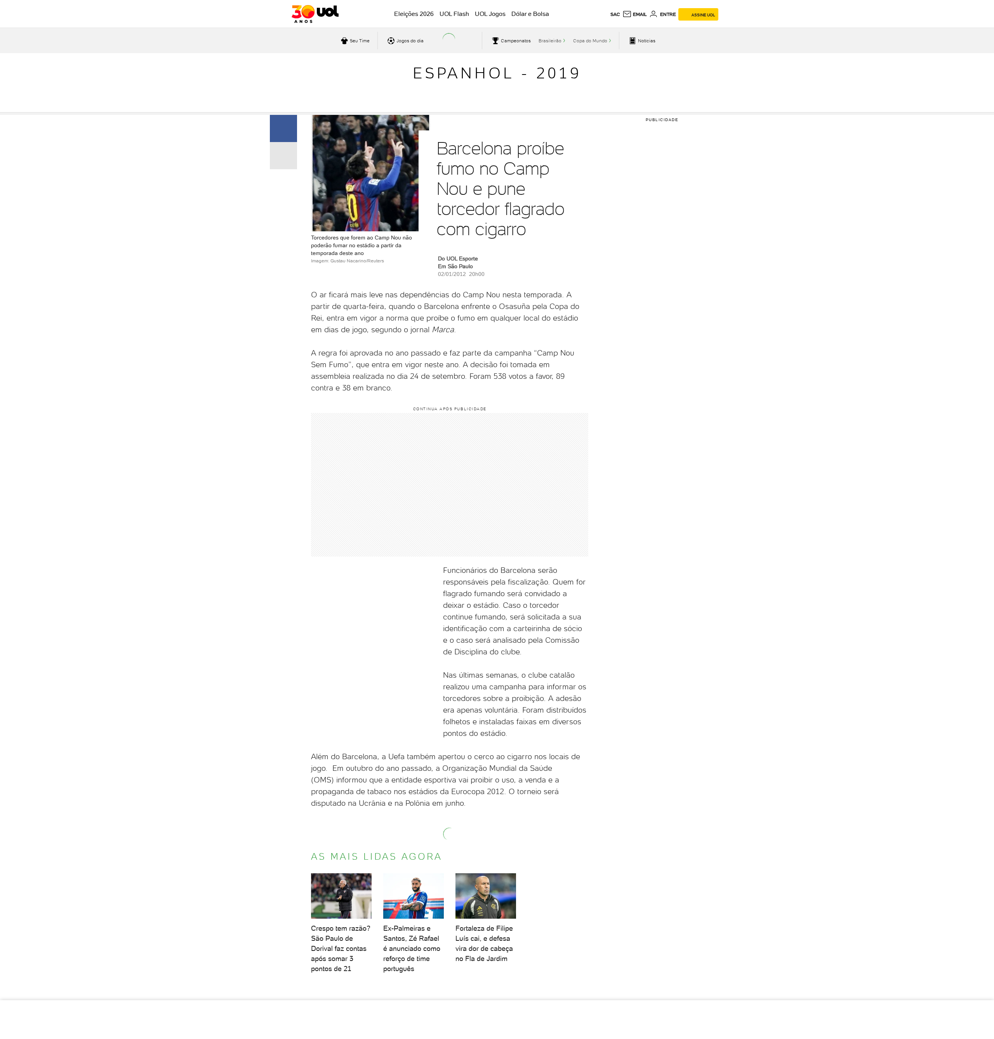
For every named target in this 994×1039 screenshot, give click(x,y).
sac (615, 14)
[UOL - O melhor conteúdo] (315, 14)
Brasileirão (550, 40)
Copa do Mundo (590, 40)
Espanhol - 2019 (497, 73)
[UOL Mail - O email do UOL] (634, 14)
